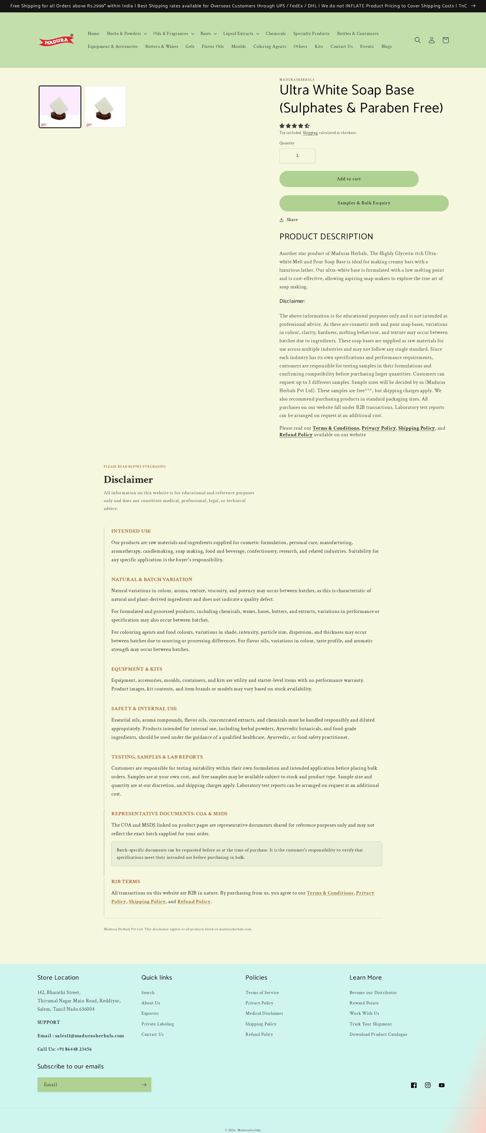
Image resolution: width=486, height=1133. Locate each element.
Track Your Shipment (371, 1024)
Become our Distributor (373, 993)
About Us (150, 1003)
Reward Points (364, 1003)
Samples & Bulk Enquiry (364, 203)
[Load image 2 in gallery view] (105, 107)
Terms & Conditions (336, 428)
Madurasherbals (249, 1130)
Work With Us (364, 1013)
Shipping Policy (416, 428)
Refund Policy (296, 434)
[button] (126, 33)
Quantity (286, 143)
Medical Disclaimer (265, 1013)
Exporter (150, 1013)
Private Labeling (157, 1024)
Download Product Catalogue (379, 1034)
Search (148, 993)
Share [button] (292, 220)
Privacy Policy (379, 428)
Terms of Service (262, 993)
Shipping (310, 132)
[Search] (418, 40)
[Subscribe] (144, 1084)
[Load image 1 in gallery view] (60, 107)
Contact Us (152, 1034)
